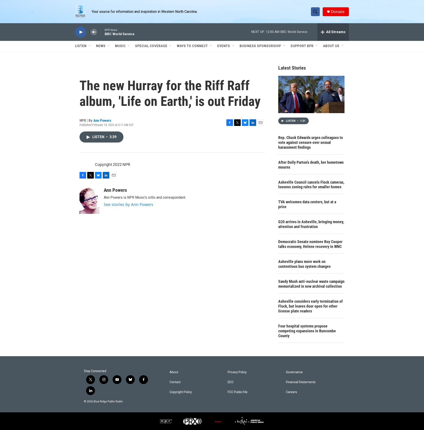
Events (223, 46)
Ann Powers (102, 120)
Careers (291, 392)
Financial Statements (301, 382)
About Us (331, 46)
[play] (80, 32)
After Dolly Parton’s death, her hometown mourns (311, 164)
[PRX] (192, 421)
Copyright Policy (181, 392)
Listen (81, 46)
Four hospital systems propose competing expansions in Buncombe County (307, 331)
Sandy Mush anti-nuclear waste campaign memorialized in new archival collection (311, 284)
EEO (230, 382)
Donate (337, 11)
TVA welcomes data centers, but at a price (307, 204)
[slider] (101, 32)
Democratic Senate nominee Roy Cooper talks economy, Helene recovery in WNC (310, 244)
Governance (294, 372)
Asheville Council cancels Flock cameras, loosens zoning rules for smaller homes (311, 184)
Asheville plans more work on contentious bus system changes (304, 264)
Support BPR (302, 46)
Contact (175, 382)
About (174, 372)
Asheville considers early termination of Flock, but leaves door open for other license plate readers (310, 306)
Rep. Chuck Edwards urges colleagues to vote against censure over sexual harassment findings (310, 142)
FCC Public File (238, 392)
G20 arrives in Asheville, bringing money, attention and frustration (311, 224)
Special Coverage (151, 46)
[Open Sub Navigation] (90, 46)
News (101, 46)
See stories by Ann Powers (128, 204)
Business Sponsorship (260, 46)
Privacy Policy (237, 372)
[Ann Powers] (89, 200)
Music (120, 46)
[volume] (94, 32)
